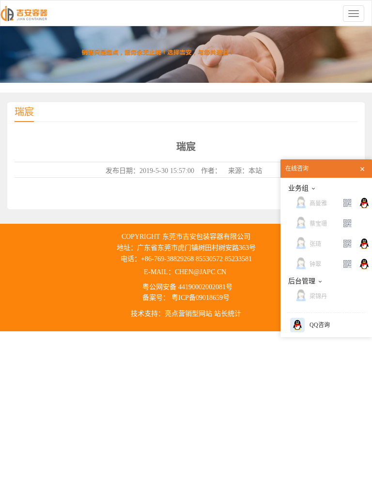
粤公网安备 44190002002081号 (187, 287)
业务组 (298, 188)
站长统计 (227, 313)
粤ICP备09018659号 (200, 297)
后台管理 (301, 281)
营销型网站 (195, 313)
